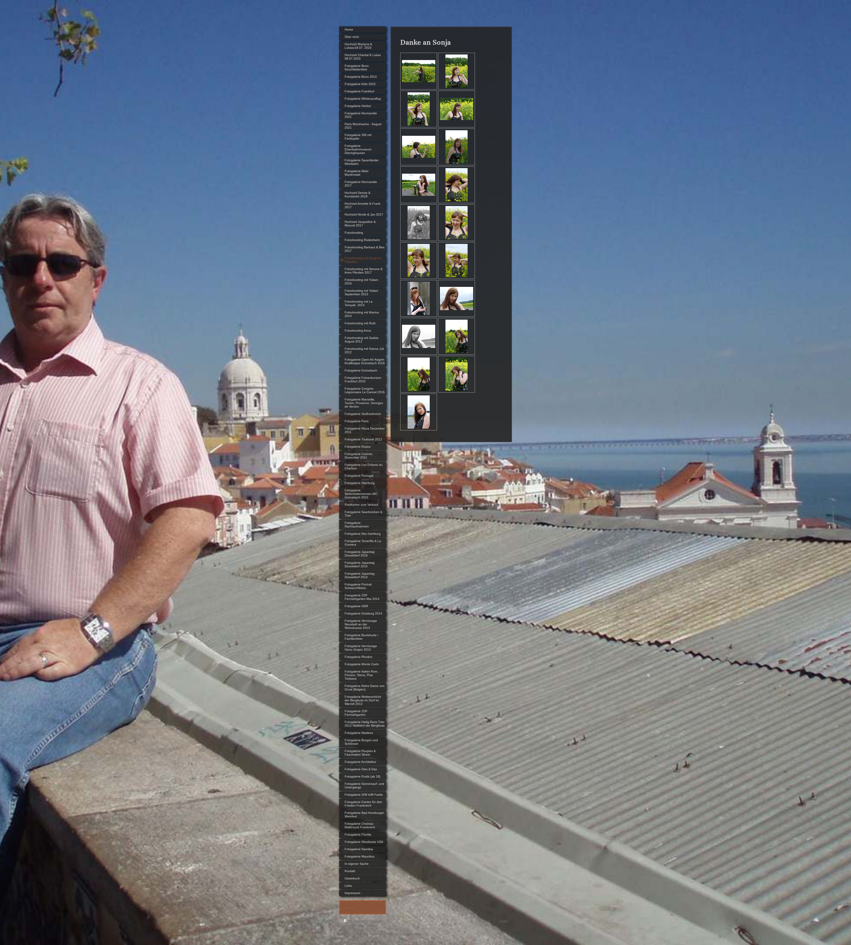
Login (503, 921)
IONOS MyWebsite (396, 934)
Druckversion (357, 921)
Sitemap (375, 921)
